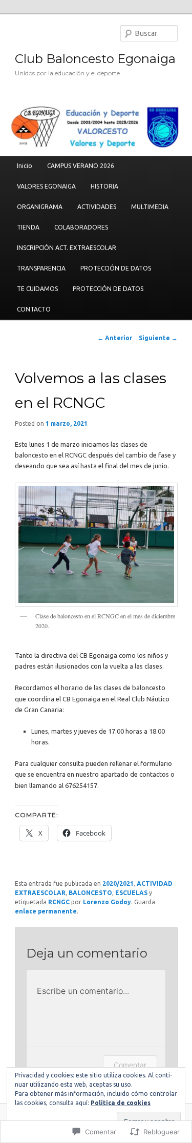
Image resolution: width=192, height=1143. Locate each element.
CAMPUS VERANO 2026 (80, 165)
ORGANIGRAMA (39, 206)
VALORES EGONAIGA (46, 186)
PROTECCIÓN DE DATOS (115, 268)
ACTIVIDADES (96, 206)
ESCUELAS (131, 892)
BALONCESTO (90, 892)
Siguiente (158, 338)
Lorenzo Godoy (107, 902)
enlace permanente (46, 911)
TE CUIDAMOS (37, 288)
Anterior (114, 338)
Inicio (24, 165)
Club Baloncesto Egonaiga (95, 58)
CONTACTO (34, 309)
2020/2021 (118, 883)
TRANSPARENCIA (41, 268)
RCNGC (59, 902)
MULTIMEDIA (149, 206)
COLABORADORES (81, 227)
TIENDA (28, 227)
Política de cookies (121, 1102)
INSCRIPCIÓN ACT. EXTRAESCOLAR (66, 247)
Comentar (130, 1065)
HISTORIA (104, 186)
